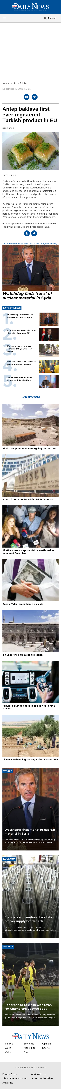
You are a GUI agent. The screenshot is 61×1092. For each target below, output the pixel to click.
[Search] (45, 18)
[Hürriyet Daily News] (30, 7)
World (8, 1048)
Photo (27, 1052)
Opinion (46, 1044)
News (5, 83)
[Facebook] (26, 97)
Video (8, 1052)
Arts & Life (20, 83)
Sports (46, 1048)
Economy (29, 1044)
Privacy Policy (9, 1074)
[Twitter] (35, 97)
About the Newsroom (14, 1078)
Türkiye (9, 1044)
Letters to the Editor (42, 1078)
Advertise (7, 1083)
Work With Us (38, 1074)
